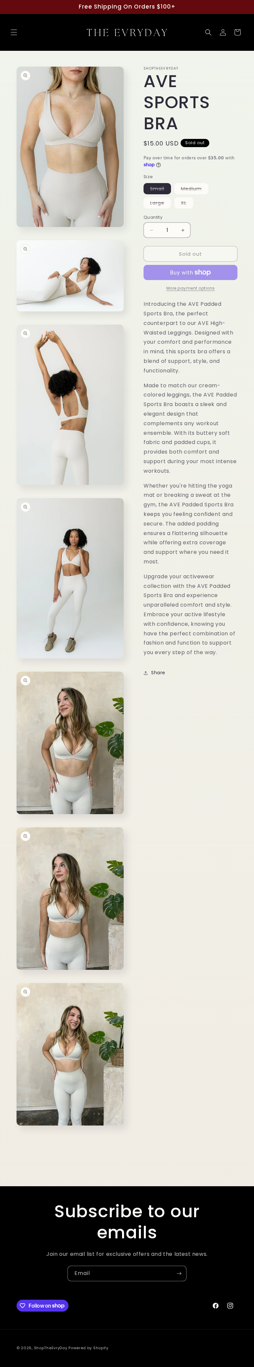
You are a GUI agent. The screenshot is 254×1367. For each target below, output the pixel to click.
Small (160, 189)
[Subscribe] (179, 1273)
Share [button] (158, 672)
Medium (194, 189)
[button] (14, 32)
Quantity (153, 217)
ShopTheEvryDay (50, 1348)
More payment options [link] (190, 288)
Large (160, 203)
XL (187, 203)
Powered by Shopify (88, 1348)
